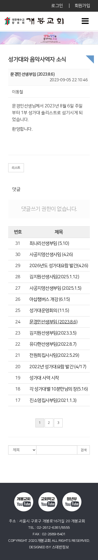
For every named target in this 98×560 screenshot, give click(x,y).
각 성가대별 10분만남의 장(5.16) (58, 389)
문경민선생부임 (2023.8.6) (53, 322)
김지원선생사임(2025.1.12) (54, 276)
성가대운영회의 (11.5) (49, 310)
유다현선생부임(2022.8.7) (52, 344)
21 (17, 355)
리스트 (16, 168)
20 (17, 366)
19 (17, 378)
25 (17, 310)
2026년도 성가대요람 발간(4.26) (58, 265)
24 (17, 322)
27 (17, 288)
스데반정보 (60, 547)
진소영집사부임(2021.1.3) (52, 400)
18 (17, 389)
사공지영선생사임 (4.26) (51, 254)
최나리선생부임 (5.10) (49, 243)
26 (17, 299)
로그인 (57, 5)
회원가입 (82, 5)
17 (17, 400)
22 (17, 344)
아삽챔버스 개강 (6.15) (49, 299)
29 (17, 265)
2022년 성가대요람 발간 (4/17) (57, 366)
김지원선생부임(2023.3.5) (52, 333)
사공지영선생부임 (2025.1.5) (55, 288)
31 (17, 243)
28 (17, 276)
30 (17, 254)
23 (17, 333)
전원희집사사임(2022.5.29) (54, 355)
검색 (83, 450)
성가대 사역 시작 (44, 378)
